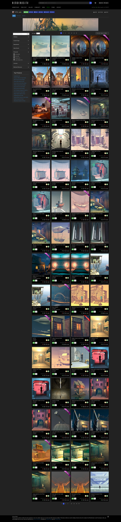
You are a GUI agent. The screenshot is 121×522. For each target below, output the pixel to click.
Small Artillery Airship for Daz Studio (40, 57)
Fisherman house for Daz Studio (78, 400)
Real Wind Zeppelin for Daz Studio (79, 213)
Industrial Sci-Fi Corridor (57, 120)
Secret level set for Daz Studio (78, 462)
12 (68, 33)
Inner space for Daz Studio (57, 494)
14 (74, 33)
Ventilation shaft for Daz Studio (97, 57)
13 (71, 33)
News (43, 7)
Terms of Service (37, 519)
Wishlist (52, 12)
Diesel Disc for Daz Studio (77, 369)
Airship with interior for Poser (58, 182)
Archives (23, 15)
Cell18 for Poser (94, 338)
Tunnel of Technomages (96, 89)
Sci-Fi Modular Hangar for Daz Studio (21, 90)
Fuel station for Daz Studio (38, 120)
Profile (31, 12)
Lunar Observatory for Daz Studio (59, 431)
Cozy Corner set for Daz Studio (20, 83)
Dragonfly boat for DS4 (18, 95)
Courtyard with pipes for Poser (78, 431)
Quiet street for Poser (95, 400)
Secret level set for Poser (57, 462)
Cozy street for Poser (37, 89)
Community (37, 7)
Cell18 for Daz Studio (37, 369)
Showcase (19, 15)
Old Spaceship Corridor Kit (57, 151)
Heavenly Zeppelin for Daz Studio (78, 120)
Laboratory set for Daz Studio (78, 182)
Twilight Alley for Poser (95, 151)
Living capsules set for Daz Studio (98, 462)
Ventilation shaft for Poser (77, 57)
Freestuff (47, 12)
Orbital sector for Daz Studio (38, 213)
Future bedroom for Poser (57, 275)
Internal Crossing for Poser (96, 494)
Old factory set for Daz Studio (78, 89)
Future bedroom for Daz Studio (78, 275)
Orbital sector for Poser (96, 182)
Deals (48, 7)
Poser (53, 7)
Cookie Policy (49, 519)
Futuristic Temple (55, 400)
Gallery (31, 7)
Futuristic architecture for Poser (78, 244)
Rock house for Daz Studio (19, 88)
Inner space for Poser (76, 494)
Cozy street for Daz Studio (57, 89)
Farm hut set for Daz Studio (19, 91)
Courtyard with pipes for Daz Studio (98, 431)
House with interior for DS (19, 81)
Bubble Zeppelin (55, 369)
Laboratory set (17, 76)
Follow (26, 12)
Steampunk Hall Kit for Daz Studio (98, 120)
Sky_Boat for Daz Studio (57, 213)
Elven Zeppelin (55, 307)
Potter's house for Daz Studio (20, 84)
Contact (59, 7)
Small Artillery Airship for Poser (58, 57)
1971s (35, 60)
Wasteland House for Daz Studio (78, 307)
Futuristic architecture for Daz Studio (98, 244)
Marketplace (15, 7)
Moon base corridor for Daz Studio (98, 369)
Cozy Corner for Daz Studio (19, 86)
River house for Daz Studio (19, 79)
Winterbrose (38, 278)
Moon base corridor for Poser (39, 400)
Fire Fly (34, 338)
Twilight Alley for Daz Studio (77, 151)
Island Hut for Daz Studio (96, 275)
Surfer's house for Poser (19, 99)
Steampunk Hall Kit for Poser (39, 151)
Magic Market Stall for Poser (19, 93)
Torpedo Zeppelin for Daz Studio (58, 244)
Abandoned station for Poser (19, 100)
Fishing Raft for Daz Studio (38, 462)
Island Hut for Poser (37, 307)
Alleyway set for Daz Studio (97, 213)
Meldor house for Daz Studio (38, 275)
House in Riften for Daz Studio (20, 77)
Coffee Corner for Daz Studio (78, 338)
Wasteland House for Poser (96, 307)
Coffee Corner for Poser (57, 338)
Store (36, 12)
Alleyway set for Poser (37, 244)
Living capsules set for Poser (39, 494)
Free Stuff (24, 7)
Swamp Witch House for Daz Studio (21, 97)
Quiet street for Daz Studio (38, 431)
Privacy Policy (58, 519)
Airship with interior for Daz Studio (40, 182)
